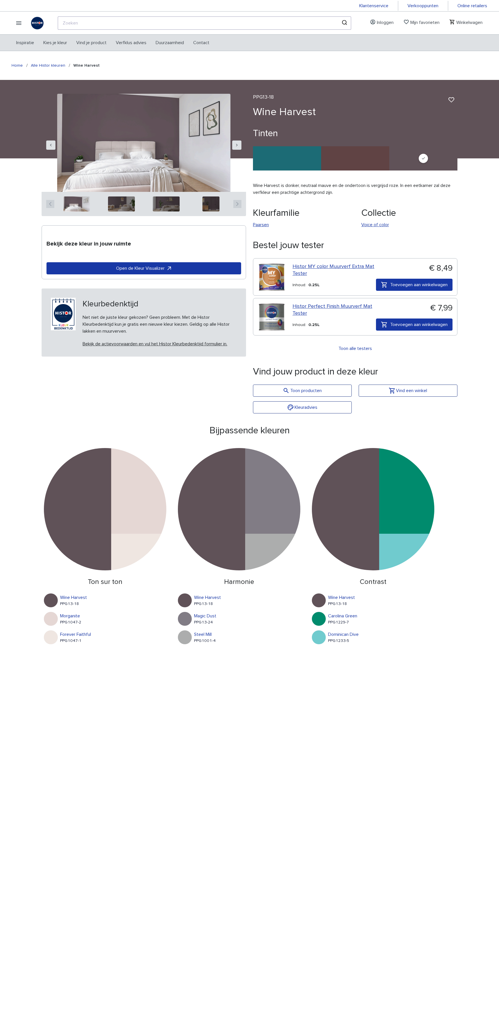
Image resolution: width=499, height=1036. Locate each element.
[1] (77, 203)
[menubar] (113, 42)
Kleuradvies (306, 407)
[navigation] (50, 145)
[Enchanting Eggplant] (355, 158)
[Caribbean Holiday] (287, 158)
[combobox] (204, 23)
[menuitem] (25, 42)
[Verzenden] (344, 23)
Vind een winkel (411, 390)
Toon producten (306, 390)
